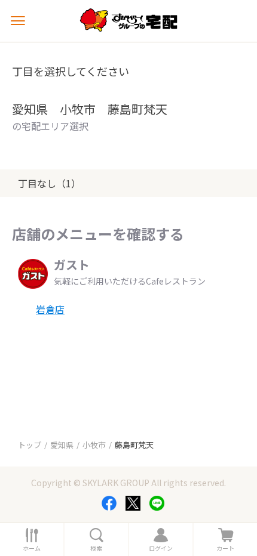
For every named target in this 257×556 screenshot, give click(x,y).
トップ (29, 445)
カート (225, 548)
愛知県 (62, 445)
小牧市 (94, 445)
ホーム (32, 548)
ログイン (161, 548)
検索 (96, 548)
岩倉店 (50, 309)
